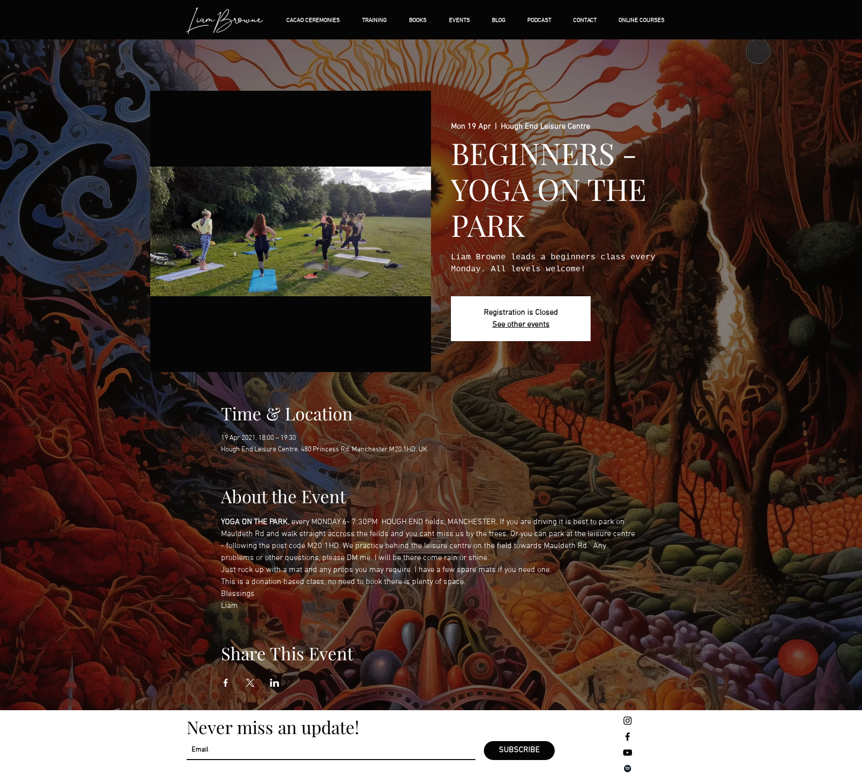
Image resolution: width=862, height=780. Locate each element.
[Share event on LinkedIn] (274, 683)
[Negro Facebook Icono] (627, 736)
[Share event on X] (250, 683)
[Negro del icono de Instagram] (627, 720)
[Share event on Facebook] (225, 683)
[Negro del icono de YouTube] (627, 752)
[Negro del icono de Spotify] (627, 768)
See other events (521, 325)
